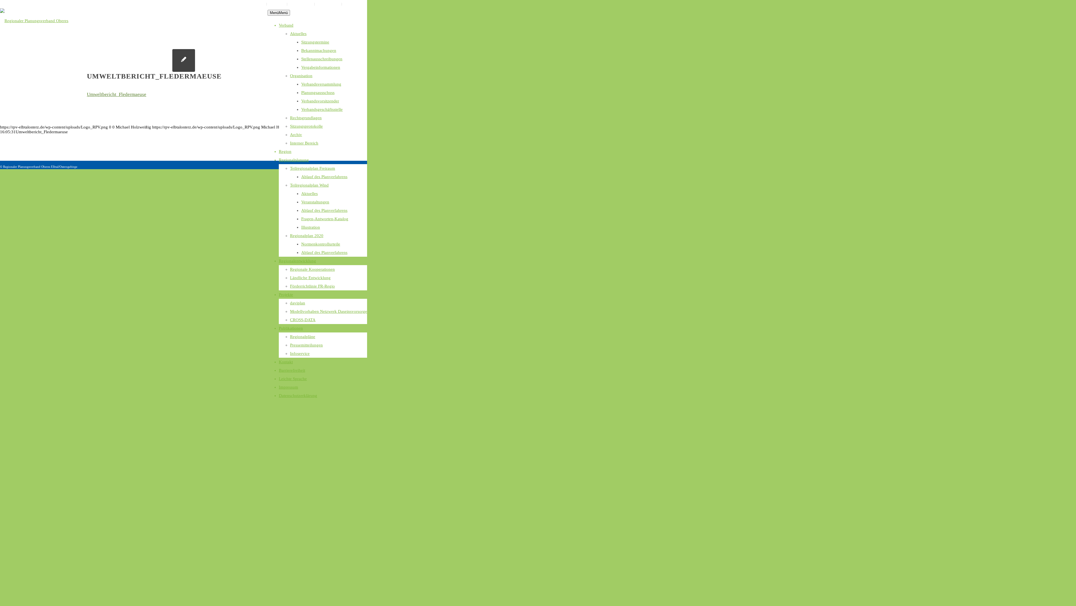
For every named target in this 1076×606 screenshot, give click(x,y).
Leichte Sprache (301, 4)
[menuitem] (249, 4)
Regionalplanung (294, 160)
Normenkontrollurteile (320, 244)
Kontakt (286, 362)
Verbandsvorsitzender (320, 101)
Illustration (310, 227)
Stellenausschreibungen (321, 59)
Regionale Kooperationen (312, 269)
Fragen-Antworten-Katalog (324, 219)
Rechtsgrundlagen (306, 118)
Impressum (277, 4)
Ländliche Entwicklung (310, 278)
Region (285, 151)
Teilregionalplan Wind (309, 185)
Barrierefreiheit (328, 4)
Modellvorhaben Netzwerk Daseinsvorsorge (328, 311)
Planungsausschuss (318, 92)
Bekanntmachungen (318, 50)
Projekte (286, 294)
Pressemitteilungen (306, 345)
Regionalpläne (302, 336)
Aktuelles (298, 33)
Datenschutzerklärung (249, 4)
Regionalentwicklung (297, 261)
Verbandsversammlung (321, 84)
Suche (349, 4)
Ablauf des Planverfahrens (324, 177)
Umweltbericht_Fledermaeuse (116, 94)
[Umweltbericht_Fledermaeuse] (183, 60)
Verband (286, 25)
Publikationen (291, 328)
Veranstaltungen (315, 202)
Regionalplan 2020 (306, 235)
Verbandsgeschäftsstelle (322, 109)
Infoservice (300, 353)
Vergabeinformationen (320, 67)
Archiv (296, 134)
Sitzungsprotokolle (306, 126)
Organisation (301, 76)
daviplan (297, 303)
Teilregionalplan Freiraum (312, 168)
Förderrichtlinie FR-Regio (312, 286)
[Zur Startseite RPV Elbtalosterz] (50, 25)
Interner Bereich (304, 143)
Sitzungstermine (315, 42)
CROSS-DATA (303, 320)
